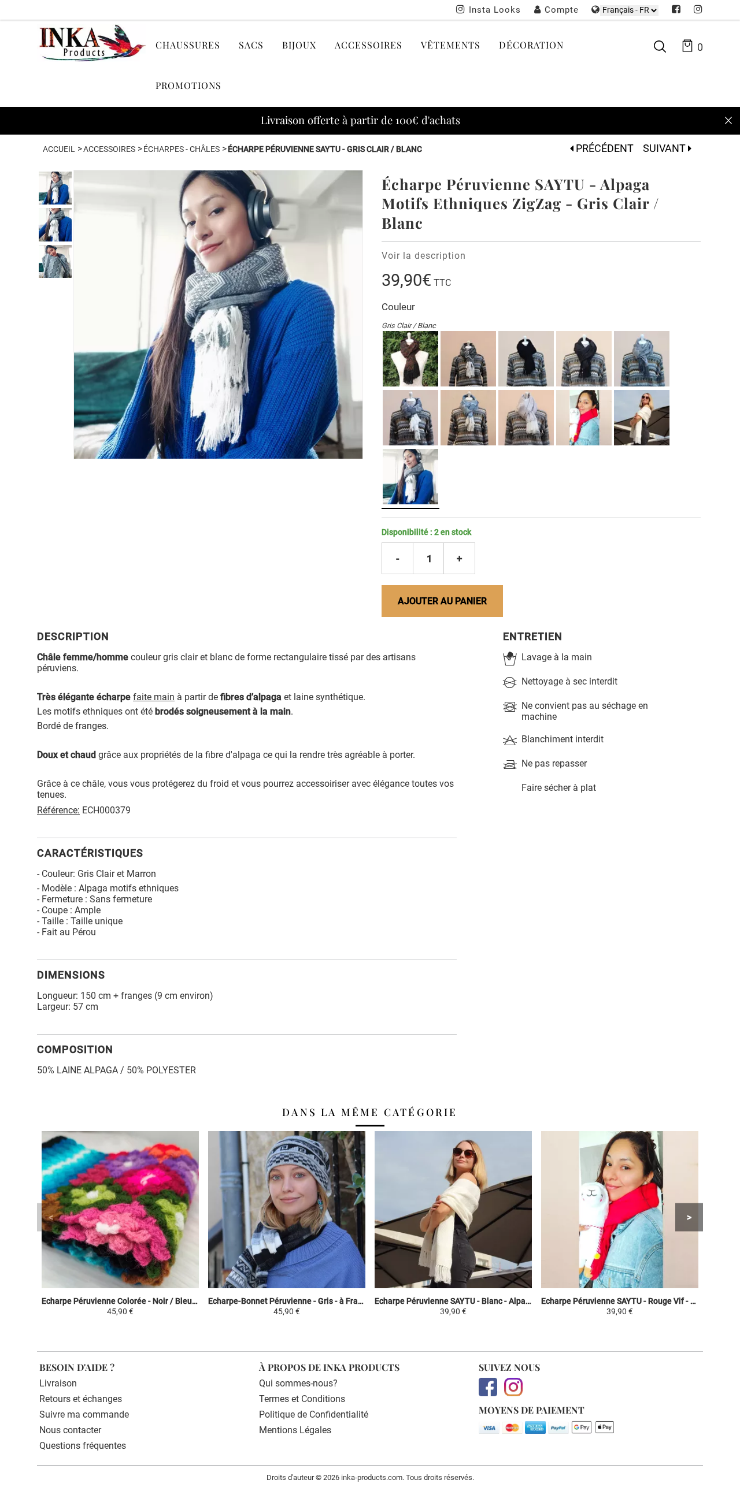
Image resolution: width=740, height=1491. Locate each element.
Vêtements (450, 45)
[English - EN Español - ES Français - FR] (629, 10)
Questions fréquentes (82, 1445)
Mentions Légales (295, 1430)
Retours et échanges (80, 1398)
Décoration (531, 45)
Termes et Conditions (302, 1398)
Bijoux (299, 45)
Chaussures (188, 45)
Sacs (251, 45)
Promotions (188, 85)
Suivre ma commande (84, 1414)
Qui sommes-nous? (298, 1383)
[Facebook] (676, 10)
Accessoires (368, 45)
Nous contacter (70, 1430)
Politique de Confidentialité (313, 1414)
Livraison (58, 1383)
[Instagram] (698, 10)
